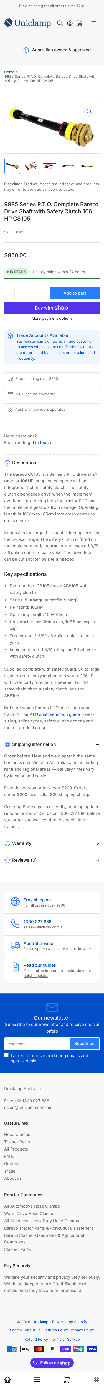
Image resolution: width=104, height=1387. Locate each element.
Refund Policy (36, 1339)
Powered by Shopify (69, 1321)
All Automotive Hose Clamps (32, 1206)
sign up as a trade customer (68, 341)
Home (9, 72)
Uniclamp (40, 1321)
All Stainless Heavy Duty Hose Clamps (41, 1220)
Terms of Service (65, 1339)
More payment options (52, 318)
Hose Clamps (17, 1134)
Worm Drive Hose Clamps (29, 1213)
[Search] (60, 23)
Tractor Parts (17, 1141)
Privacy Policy (82, 1330)
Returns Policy (55, 1330)
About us (13, 1178)
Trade (10, 1171)
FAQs (9, 1156)
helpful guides (36, 975)
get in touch (39, 442)
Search (16, 1330)
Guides (11, 1163)
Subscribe (84, 1043)
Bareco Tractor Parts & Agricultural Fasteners (48, 1228)
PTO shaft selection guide (54, 714)
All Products (16, 1149)
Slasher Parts (17, 1249)
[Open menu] (94, 23)
